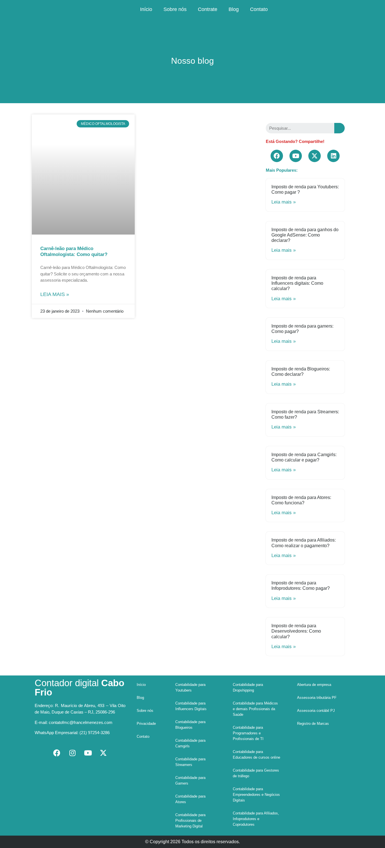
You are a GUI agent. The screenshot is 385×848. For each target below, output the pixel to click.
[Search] (339, 128)
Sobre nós (175, 9)
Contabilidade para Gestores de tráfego (256, 773)
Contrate (207, 9)
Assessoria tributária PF (317, 697)
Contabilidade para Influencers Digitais (191, 706)
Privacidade (146, 723)
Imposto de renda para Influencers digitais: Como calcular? (297, 283)
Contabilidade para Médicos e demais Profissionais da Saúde (255, 709)
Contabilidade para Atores (190, 799)
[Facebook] (277, 156)
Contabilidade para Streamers (190, 762)
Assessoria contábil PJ (316, 710)
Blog (234, 9)
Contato (259, 9)
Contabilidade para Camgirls (190, 743)
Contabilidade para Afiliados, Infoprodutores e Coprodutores (256, 819)
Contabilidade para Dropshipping (248, 687)
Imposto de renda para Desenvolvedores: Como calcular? (296, 631)
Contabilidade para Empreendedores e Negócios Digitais (256, 794)
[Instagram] (72, 753)
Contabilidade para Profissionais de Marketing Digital (190, 820)
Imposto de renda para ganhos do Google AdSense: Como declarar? (304, 235)
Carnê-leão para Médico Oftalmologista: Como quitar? (73, 251)
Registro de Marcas (313, 723)
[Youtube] (295, 156)
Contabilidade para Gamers (190, 780)
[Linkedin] (333, 156)
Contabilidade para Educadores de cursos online (256, 754)
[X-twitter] (314, 156)
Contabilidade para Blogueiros (190, 725)
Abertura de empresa (314, 685)
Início (146, 9)
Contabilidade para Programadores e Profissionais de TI (248, 733)
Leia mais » (54, 294)
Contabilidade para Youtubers (190, 687)
